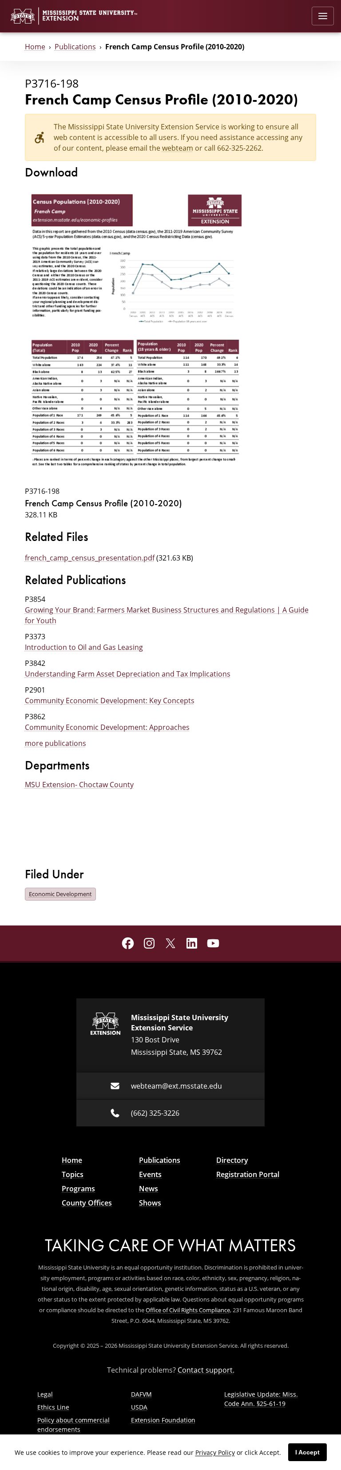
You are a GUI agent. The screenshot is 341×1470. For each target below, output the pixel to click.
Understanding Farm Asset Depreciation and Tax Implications (127, 674)
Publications (75, 47)
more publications (55, 743)
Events (150, 1174)
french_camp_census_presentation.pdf (90, 558)
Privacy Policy (215, 1452)
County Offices (87, 1203)
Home (35, 47)
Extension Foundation (163, 1420)
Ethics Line (53, 1407)
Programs (78, 1189)
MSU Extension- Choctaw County (79, 784)
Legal (45, 1394)
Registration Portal (247, 1174)
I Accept (307, 1452)
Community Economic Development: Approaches (107, 727)
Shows (150, 1203)
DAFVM (141, 1394)
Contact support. (206, 1370)
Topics (72, 1174)
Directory (232, 1160)
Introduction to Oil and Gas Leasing (84, 647)
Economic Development (60, 894)
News (148, 1189)
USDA (139, 1407)
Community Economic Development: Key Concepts (109, 700)
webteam (177, 148)
